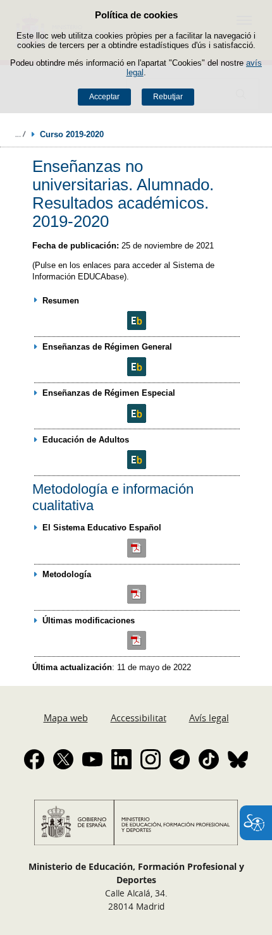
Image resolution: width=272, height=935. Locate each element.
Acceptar (104, 96)
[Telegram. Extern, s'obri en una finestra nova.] (180, 759)
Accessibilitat (138, 717)
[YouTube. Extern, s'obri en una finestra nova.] (92, 759)
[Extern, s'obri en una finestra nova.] (137, 320)
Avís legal (209, 717)
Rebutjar (168, 96)
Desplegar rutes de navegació (20, 134)
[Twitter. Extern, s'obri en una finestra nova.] (63, 759)
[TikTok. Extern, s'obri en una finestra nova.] (209, 759)
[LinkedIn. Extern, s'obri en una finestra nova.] (121, 759)
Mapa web (66, 717)
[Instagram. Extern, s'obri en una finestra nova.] (150, 759)
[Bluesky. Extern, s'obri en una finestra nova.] (238, 759)
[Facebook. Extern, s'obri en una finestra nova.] (34, 759)
